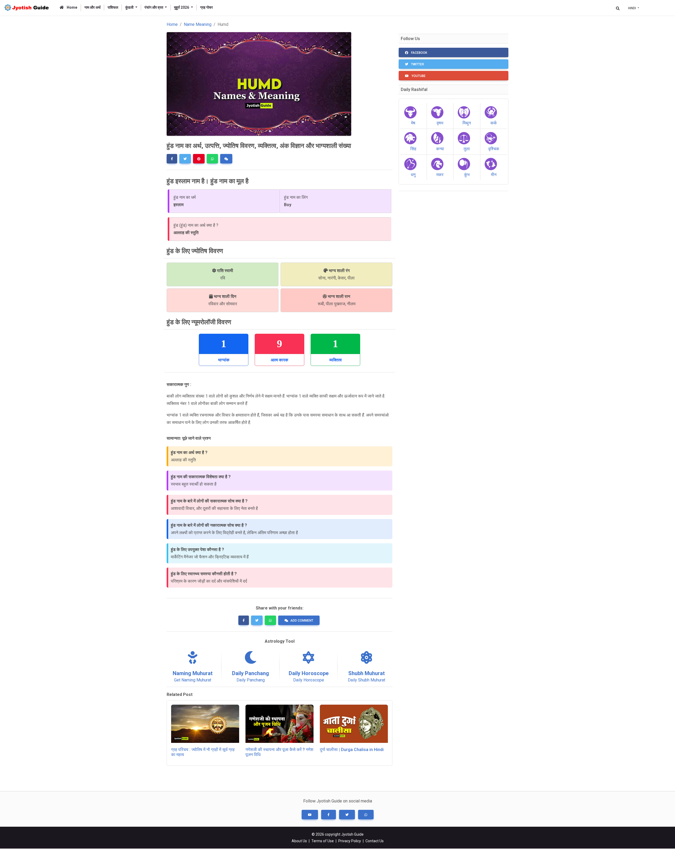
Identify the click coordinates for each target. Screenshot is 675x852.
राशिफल (113, 7)
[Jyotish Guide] (27, 8)
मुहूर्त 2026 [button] (182, 7)
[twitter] (185, 158)
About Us (299, 841)
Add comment (301, 620)
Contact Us (374, 841)
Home (71, 7)
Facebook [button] (418, 53)
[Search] (618, 8)
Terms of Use (322, 841)
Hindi (632, 8)
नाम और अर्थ (92, 7)
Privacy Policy (349, 841)
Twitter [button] (417, 64)
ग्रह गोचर (206, 7)
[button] (310, 814)
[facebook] (172, 158)
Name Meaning (197, 24)
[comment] (226, 158)
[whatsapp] (212, 158)
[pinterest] (199, 158)
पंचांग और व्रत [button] (154, 7)
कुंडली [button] (129, 7)
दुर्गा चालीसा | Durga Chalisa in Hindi (352, 749)
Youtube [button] (418, 76)
